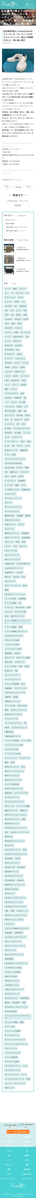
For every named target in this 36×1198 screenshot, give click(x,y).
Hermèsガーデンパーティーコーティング (16, 815)
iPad (15, 306)
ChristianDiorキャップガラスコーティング (16, 1007)
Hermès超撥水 (16, 1002)
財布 (18, 424)
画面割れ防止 (24, 450)
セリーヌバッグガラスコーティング (14, 1079)
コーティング (8, 1083)
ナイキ (27, 293)
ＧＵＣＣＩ (8, 376)
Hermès (7, 323)
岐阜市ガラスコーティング (12, 767)
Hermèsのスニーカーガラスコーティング (16, 915)
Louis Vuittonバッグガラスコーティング (15, 937)
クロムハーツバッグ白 (11, 550)
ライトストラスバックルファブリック (15, 459)
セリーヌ (24, 1074)
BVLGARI (25, 319)
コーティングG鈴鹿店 (10, 627)
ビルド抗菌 (22, 402)
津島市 (12, 911)
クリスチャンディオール (11, 393)
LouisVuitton (8, 398)
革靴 (6, 472)
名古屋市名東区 (26, 537)
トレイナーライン (9, 424)
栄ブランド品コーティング (12, 1035)
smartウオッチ (17, 341)
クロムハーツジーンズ (11, 1048)
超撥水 (6, 389)
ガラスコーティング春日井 (12, 1061)
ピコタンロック (24, 472)
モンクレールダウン (10, 494)
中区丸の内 (16, 577)
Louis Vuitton (8, 319)
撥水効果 (19, 406)
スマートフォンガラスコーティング (14, 801)
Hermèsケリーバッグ (10, 950)
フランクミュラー (9, 924)
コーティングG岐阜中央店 (12, 784)
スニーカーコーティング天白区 (13, 649)
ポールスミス (8, 302)
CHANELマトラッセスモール (12, 520)
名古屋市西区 (22, 598)
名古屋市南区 (8, 653)
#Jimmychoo (12, 201)
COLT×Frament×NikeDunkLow (13, 463)
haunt (23, 767)
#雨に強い (18, 205)
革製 (13, 446)
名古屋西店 (20, 515)
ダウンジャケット (9, 415)
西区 (16, 670)
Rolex (6, 310)
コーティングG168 (9, 1026)
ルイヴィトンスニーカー (11, 718)
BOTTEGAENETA (9, 350)
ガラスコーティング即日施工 (12, 972)
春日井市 (7, 1002)
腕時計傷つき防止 (9, 515)
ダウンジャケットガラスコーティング (15, 946)
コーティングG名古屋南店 (12, 684)
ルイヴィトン (22, 288)
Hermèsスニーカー (10, 893)
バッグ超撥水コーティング (12, 489)
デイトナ (7, 454)
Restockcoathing (22, 705)
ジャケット (14, 402)
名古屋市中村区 (26, 489)
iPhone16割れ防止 (10, 880)
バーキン (23, 485)
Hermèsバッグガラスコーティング (14, 954)
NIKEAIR (7, 727)
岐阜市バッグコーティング (12, 775)
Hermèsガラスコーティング (12, 819)
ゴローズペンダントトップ (12, 1074)
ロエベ (18, 350)
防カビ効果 (20, 415)
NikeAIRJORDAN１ (18, 336)
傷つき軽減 (18, 432)
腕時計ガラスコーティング (12, 533)
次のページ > (29, 187)
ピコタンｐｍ (8, 612)
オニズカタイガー (9, 354)
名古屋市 (7, 367)
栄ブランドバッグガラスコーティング (15, 1039)
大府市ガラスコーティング (12, 981)
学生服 (16, 332)
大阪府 (19, 411)
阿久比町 (17, 858)
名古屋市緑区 (8, 688)
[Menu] (32, 4)
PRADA (13, 323)
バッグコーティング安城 (11, 749)
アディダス (17, 363)
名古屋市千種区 (24, 998)
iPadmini (13, 476)
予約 (25, 398)
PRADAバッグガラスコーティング (14, 788)
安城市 (24, 1002)
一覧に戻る (18, 187)
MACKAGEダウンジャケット (12, 823)
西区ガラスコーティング (17, 616)
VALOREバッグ (9, 670)
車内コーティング (9, 806)
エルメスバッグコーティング (12, 679)
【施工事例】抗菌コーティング (15, 231)
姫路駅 (22, 1022)
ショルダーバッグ (17, 437)
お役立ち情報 (10, 224)
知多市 (28, 607)
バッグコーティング (24, 758)
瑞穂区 (6, 762)
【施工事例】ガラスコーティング (11, 180)
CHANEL (19, 323)
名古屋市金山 (8, 932)
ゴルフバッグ (19, 293)
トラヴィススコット (10, 297)
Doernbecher (18, 345)
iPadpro (22, 441)
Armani (7, 476)
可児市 (23, 542)
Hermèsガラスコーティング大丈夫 (14, 919)
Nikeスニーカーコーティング (12, 559)
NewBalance (20, 880)
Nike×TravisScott (9, 467)
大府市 (22, 393)
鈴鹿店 (17, 485)
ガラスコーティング (19, 1083)
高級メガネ (8, 577)
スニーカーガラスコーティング (13, 723)
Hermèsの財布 (21, 867)
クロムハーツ (22, 546)
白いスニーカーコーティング (12, 585)
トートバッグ (26, 432)
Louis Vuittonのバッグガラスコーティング (16, 963)
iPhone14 (20, 297)
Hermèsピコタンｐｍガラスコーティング (16, 854)
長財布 (29, 441)
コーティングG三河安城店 (12, 740)
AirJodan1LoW (9, 345)
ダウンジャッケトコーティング (13, 507)
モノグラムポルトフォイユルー (21, 428)
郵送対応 (18, 315)
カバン (6, 293)
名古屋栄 (15, 697)
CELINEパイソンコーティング (19, 710)
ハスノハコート (24, 376)
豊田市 (6, 590)
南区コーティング (9, 657)
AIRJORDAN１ (8, 432)
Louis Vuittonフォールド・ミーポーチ (15, 692)
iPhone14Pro (8, 306)
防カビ (6, 419)
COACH (24, 424)
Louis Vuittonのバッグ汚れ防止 (13, 967)
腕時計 (15, 288)
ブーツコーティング (10, 480)
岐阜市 (12, 762)
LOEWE (7, 380)
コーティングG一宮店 (20, 612)
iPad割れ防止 (22, 306)
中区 (20, 603)
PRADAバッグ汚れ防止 (11, 976)
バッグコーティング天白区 (12, 644)
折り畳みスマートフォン (11, 450)
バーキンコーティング (11, 758)
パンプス (7, 437)
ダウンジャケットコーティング (13, 498)
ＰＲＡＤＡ (21, 524)
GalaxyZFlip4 (8, 363)
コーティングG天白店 (10, 666)
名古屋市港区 (21, 480)
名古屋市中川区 (9, 572)
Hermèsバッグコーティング (12, 863)
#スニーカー (24, 201)
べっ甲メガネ (19, 572)
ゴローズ (25, 1066)
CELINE (7, 315)
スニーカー (8, 288)
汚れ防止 (26, 419)
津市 (25, 723)
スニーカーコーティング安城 (12, 753)
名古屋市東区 (25, 533)
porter (27, 336)
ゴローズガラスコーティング (12, 1070)
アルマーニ (15, 384)
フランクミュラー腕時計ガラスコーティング (17, 928)
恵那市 (27, 467)
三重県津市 (8, 697)
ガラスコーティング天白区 (12, 640)
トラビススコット (20, 358)
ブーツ (23, 302)
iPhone (7, 616)
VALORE (27, 666)
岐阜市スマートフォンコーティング (14, 771)
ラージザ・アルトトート (11, 441)
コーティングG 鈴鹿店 (23, 806)
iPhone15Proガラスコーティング (14, 636)
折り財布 (15, 376)
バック (6, 402)
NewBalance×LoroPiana (11, 889)
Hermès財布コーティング (11, 871)
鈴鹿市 (20, 627)
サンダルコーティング (20, 688)
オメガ (12, 310)
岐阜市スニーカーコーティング (13, 780)
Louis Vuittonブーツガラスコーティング (15, 906)
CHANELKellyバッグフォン (12, 985)
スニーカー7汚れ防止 (10, 598)
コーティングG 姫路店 (11, 1022)
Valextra (22, 367)
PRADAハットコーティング (12, 537)
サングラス (20, 446)
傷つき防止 (8, 428)
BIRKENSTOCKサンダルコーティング (14, 841)
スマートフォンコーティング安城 (14, 745)
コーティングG (9, 485)
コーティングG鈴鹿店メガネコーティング (16, 631)
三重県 (25, 315)
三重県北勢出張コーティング (12, 736)
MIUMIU (25, 585)
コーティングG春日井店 (11, 1057)
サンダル (7, 446)
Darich (23, 684)
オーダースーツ (9, 358)
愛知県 (14, 454)
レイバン (7, 384)
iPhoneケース (18, 419)
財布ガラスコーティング (11, 998)
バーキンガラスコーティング (12, 1053)
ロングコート (8, 332)
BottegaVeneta (15, 380)
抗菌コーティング (9, 1088)
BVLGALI (24, 380)
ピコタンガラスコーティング (12, 850)
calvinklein (23, 384)
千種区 (6, 911)
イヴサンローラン (9, 406)
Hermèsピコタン (9, 845)
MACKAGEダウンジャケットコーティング (16, 828)
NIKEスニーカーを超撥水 (23, 657)
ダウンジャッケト (9, 529)
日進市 (20, 666)
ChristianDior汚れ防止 (11, 1011)
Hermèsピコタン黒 (10, 867)
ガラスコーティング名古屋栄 (12, 1031)
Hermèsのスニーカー (22, 911)
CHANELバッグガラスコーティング (14, 989)
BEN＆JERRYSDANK (10, 411)
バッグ (26, 406)
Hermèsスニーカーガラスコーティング (15, 898)
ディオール (14, 389)
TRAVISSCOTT (8, 328)
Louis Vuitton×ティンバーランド (14, 902)
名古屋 (28, 1079)
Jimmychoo (17, 319)
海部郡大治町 (8, 793)
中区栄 (6, 832)
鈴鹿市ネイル (24, 810)
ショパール (8, 546)
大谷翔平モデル (14, 472)
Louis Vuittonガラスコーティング (14, 568)
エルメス (18, 310)
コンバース (8, 341)
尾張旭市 (27, 515)
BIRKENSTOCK (8, 836)
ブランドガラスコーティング (12, 1066)
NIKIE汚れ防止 (8, 662)
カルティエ (15, 367)
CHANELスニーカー (19, 371)
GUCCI (23, 577)
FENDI (25, 310)
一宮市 (15, 546)
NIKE (12, 315)
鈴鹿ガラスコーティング (11, 810)
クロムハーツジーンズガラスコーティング (16, 1044)
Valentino (19, 354)
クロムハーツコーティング (12, 555)
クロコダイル (18, 328)
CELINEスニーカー (20, 662)
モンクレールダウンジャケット (13, 941)
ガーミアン (8, 336)
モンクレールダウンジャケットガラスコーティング (17, 1017)
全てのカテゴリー (11, 220)
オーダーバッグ (9, 607)
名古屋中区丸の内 (9, 563)
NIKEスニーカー (9, 542)
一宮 (12, 293)
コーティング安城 (26, 740)
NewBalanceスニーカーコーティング (14, 884)
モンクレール (8, 502)
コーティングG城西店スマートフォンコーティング (18, 621)
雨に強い (27, 415)
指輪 (25, 411)
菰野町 (6, 710)
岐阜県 (17, 542)
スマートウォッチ (25, 332)
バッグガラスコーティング (12, 797)
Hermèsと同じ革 (20, 607)
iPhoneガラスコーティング (12, 994)
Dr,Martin (20, 476)
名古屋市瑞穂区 (9, 959)
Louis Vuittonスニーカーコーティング (15, 594)
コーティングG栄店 (10, 705)
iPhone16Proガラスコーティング (14, 876)
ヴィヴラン (25, 363)
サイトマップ (27, 1179)
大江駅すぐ (17, 653)
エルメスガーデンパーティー (12, 675)
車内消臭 (16, 302)
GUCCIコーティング (10, 581)
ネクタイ (27, 446)
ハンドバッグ (8, 371)
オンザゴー (20, 467)
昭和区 (24, 819)
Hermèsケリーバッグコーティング (20, 832)
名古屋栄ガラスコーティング (12, 701)
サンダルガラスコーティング (19, 727)
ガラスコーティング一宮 (21, 793)
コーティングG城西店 (10, 603)
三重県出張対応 (9, 732)
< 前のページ (7, 187)
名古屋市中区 (17, 398)
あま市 (24, 850)
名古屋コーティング (10, 524)
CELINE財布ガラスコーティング (13, 714)
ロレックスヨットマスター (12, 511)
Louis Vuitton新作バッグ (23, 563)
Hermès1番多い (9, 858)
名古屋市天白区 (18, 932)
